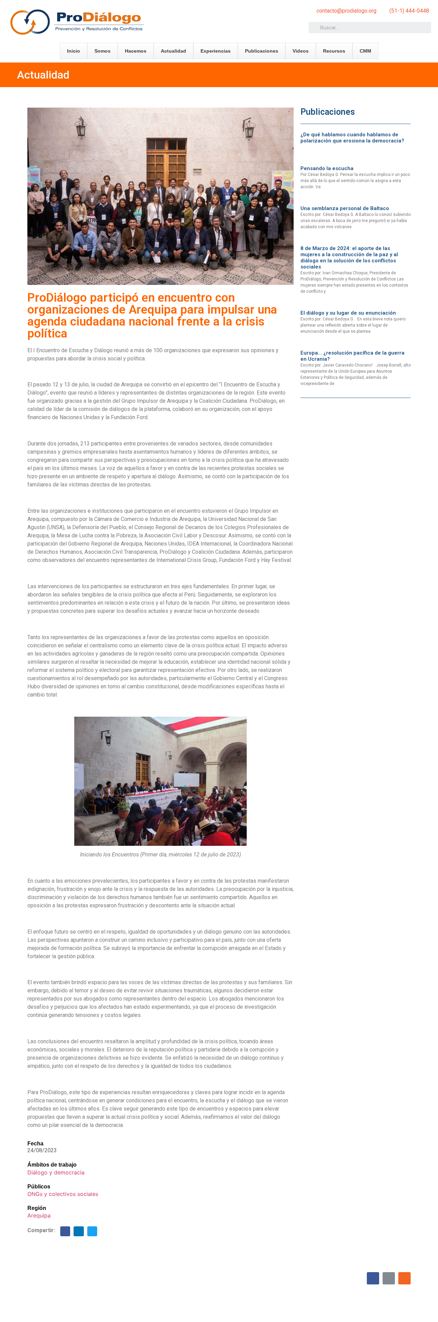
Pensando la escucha (326, 168)
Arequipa (39, 1215)
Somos (102, 51)
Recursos (334, 51)
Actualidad (173, 51)
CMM (365, 51)
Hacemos (135, 51)
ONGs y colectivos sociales (62, 1193)
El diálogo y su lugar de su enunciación (348, 313)
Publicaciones (261, 51)
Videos (301, 51)
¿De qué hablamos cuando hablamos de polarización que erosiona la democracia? (352, 138)
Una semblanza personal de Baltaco (344, 208)
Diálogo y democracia (56, 1172)
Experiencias (216, 51)
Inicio (73, 51)
